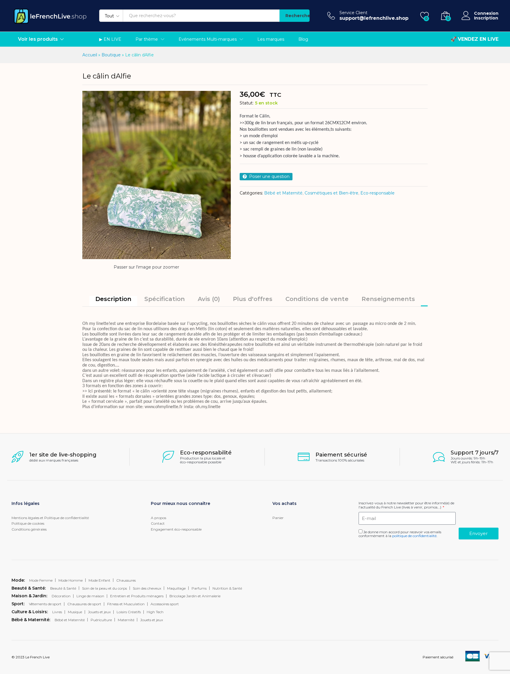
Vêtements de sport (45, 604)
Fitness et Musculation (126, 604)
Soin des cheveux (147, 588)
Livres (57, 612)
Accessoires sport (165, 604)
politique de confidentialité (414, 536)
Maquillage (176, 588)
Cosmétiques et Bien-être (331, 193)
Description (113, 299)
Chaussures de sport (84, 604)
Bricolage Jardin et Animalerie (194, 596)
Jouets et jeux (99, 612)
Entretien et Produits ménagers (137, 596)
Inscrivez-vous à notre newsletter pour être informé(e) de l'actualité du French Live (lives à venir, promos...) (406, 505)
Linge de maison (90, 596)
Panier (278, 518)
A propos (158, 518)
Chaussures (126, 580)
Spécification (164, 299)
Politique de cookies (28, 523)
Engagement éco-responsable (176, 529)
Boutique (111, 55)
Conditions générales (29, 529)
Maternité (126, 620)
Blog (303, 39)
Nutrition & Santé (227, 588)
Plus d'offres (252, 299)
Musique (75, 612)
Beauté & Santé (63, 588)
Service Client (353, 12)
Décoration (61, 596)
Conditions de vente (317, 299)
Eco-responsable (377, 193)
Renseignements (388, 299)
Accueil (89, 55)
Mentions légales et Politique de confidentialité (50, 518)
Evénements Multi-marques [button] (208, 39)
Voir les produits (38, 39)
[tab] (113, 301)
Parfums (199, 588)
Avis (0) (209, 299)
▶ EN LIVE (110, 39)
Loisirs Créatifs (129, 612)
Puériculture (101, 620)
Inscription (486, 18)
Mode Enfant (99, 580)
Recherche (297, 15)
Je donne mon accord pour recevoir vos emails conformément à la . (400, 534)
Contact (158, 523)
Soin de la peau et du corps (104, 588)
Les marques (270, 39)
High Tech (155, 612)
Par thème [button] (146, 39)
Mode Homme (70, 580)
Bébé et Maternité (283, 193)
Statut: (247, 103)
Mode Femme (41, 580)
